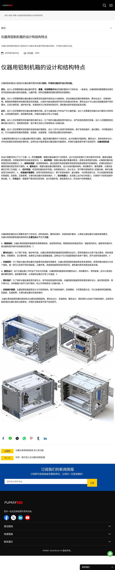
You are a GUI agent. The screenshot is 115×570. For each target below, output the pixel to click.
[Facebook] (3, 438)
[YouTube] (27, 517)
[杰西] (110, 554)
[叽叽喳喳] (17, 438)
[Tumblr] (38, 438)
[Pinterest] (31, 438)
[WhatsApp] (24, 438)
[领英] (45, 438)
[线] (10, 438)
